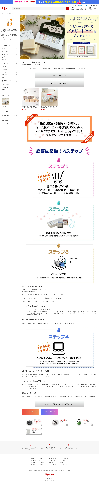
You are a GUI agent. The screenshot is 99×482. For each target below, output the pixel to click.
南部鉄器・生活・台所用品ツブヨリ (9, 13)
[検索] (67, 8)
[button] (93, 5)
